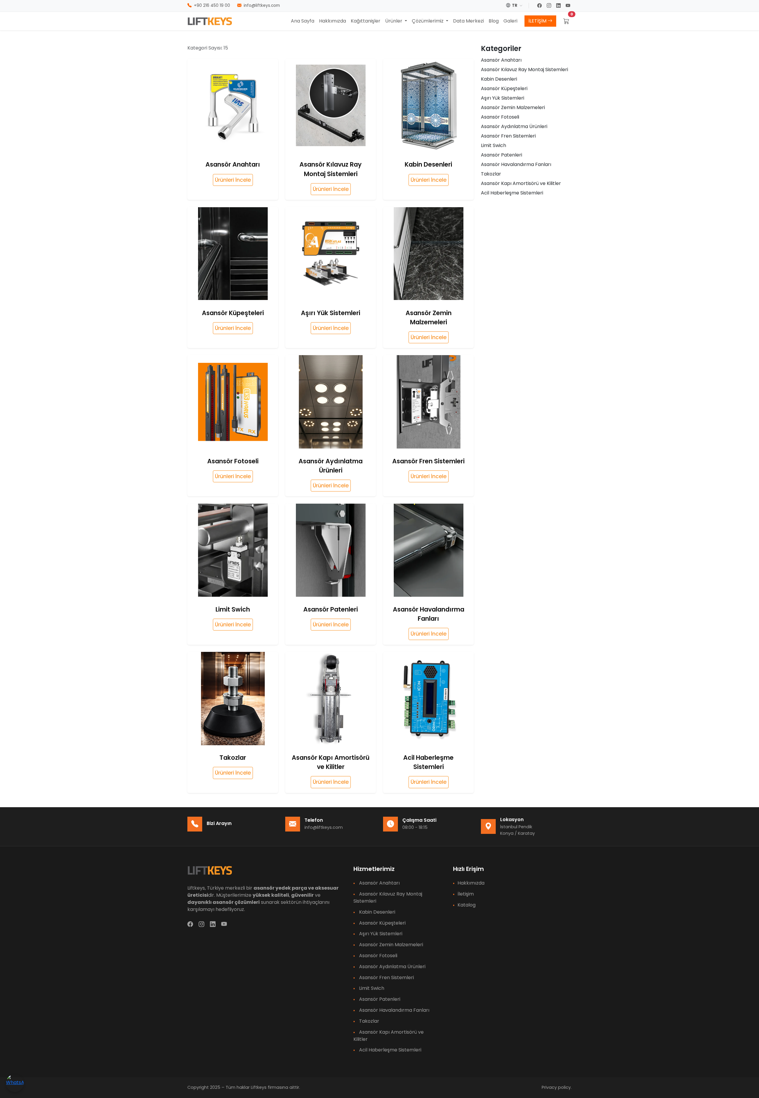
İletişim (465, 893)
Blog (494, 20)
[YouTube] (569, 5)
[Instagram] (550, 5)
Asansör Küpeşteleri (504, 88)
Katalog (466, 904)
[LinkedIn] (559, 5)
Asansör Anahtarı (501, 60)
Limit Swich (493, 145)
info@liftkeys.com (323, 827)
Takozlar (491, 173)
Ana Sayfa (302, 20)
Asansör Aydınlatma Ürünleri (514, 126)
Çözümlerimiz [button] (428, 20)
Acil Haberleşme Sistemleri (512, 192)
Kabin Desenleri (499, 79)
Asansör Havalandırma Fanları (516, 164)
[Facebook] (540, 5)
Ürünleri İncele (233, 179)
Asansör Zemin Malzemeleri (513, 107)
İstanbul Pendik (516, 827)
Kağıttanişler (365, 20)
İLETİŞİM (538, 20)
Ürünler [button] (394, 20)
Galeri (510, 20)
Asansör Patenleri (501, 154)
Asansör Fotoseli (500, 117)
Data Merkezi (468, 20)
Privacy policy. (557, 1087)
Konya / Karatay (517, 833)
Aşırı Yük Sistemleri (502, 98)
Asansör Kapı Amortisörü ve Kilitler (521, 183)
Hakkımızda (332, 20)
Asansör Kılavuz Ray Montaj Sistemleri (524, 69)
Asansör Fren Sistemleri (508, 136)
